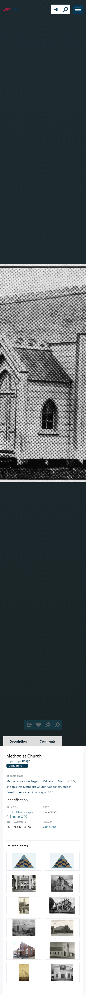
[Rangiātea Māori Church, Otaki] (23, 861)
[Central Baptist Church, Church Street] (62, 927)
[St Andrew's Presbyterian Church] (62, 883)
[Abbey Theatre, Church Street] (23, 950)
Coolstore (49, 826)
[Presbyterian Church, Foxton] (23, 972)
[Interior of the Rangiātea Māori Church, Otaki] (62, 861)
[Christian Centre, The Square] (23, 883)
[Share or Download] (29, 725)
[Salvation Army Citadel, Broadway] (62, 972)
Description (18, 741)
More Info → (17, 765)
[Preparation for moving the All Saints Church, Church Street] (23, 927)
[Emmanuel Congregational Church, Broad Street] (62, 905)
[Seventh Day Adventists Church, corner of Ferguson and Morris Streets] (62, 950)
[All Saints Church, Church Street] (23, 905)
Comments (48, 741)
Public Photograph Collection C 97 (19, 814)
